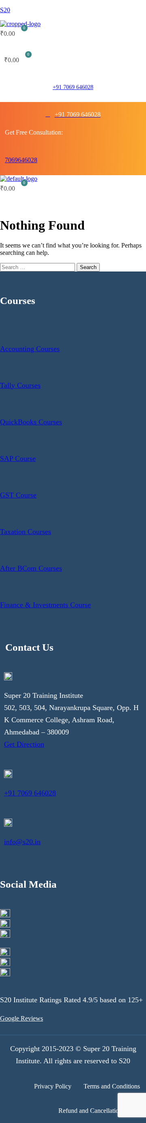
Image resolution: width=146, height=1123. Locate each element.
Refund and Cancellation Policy (99, 1110)
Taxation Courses (25, 532)
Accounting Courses (30, 349)
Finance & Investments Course (45, 605)
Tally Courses (20, 385)
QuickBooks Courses (31, 422)
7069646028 (21, 159)
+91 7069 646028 (73, 87)
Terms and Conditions (112, 1086)
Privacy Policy (52, 1086)
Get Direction (24, 744)
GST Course (18, 495)
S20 (5, 10)
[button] (51, 46)
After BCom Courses (31, 568)
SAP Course (18, 458)
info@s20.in (22, 842)
